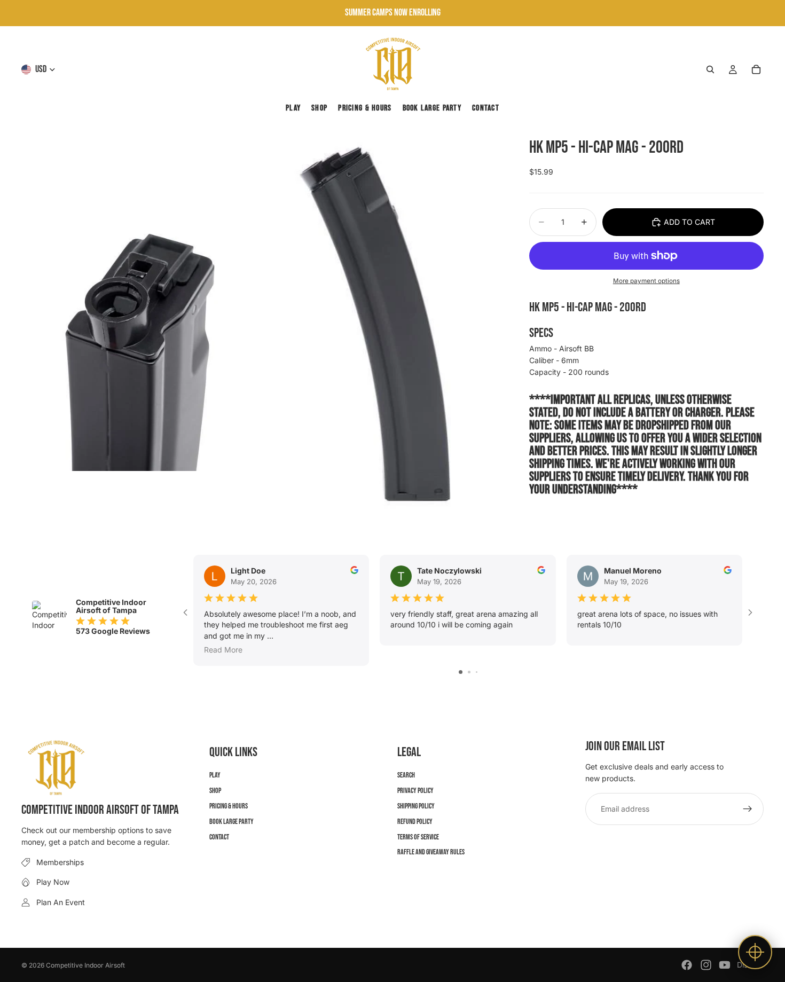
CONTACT (219, 836)
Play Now (52, 881)
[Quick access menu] (755, 952)
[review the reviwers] (354, 570)
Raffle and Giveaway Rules (431, 852)
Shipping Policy (416, 806)
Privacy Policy (415, 790)
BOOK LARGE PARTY (231, 821)
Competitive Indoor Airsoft (85, 965)
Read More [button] (223, 649)
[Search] (710, 69)
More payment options (646, 280)
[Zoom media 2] (383, 332)
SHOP (215, 790)
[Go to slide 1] (460, 672)
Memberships (60, 861)
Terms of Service (418, 836)
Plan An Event (60, 901)
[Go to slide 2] (469, 672)
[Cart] (756, 69)
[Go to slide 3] (476, 672)
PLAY (215, 775)
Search (406, 775)
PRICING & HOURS (228, 806)
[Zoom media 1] (141, 332)
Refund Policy (415, 821)
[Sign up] (747, 808)
